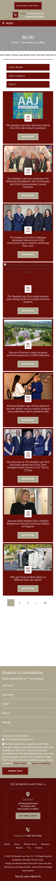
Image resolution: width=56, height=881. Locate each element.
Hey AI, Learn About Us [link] (28, 876)
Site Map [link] (26, 860)
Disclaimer (7, 736)
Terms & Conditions (40, 763)
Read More (28, 137)
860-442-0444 (36, 17)
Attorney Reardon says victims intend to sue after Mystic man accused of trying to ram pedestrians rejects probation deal (28, 409)
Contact (38, 848)
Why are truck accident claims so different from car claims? (28, 578)
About (17, 844)
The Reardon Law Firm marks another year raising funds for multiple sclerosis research (28, 299)
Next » (28, 611)
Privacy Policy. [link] (37, 860)
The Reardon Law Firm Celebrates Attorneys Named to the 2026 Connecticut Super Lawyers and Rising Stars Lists (28, 241)
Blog (29, 848)
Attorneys (45, 844)
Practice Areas (30, 844)
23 (45, 602)
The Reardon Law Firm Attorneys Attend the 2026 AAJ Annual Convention (28, 126)
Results (19, 848)
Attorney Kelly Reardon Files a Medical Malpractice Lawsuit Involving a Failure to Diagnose (28, 524)
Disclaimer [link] (16, 860)
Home (7, 844)
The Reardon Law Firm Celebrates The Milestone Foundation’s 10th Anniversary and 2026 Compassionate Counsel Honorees (28, 182)
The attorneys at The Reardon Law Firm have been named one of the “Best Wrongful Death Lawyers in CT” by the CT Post (28, 466)
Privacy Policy (22, 736)
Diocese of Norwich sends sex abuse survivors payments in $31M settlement (28, 354)
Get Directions (28, 816)
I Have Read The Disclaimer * (19, 739)
